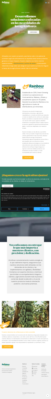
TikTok (34, 373)
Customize (24, 208)
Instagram (35, 370)
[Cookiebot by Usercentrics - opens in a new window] (44, 189)
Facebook (35, 366)
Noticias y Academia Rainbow (24, 380)
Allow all (42, 208)
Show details (44, 204)
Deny (9, 208)
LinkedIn (35, 372)
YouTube (35, 368)
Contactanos (25, 383)
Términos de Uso (45, 372)
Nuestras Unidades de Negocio (25, 371)
